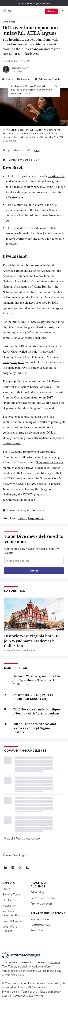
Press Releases (12, 921)
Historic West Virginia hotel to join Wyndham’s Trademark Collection (32, 640)
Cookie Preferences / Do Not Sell (22, 995)
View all (8, 838)
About (6, 889)
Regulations (36, 518)
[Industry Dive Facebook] (12, 867)
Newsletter (9, 905)
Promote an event (42, 903)
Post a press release (28, 838)
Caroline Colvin (20, 67)
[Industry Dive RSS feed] (27, 867)
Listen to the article (24, 159)
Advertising (37, 892)
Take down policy (50, 991)
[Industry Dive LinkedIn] (5, 867)
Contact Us (9, 900)
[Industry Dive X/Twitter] (20, 867)
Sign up (51, 11)
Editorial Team (11, 894)
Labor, (22, 518)
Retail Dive (37, 930)
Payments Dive (40, 919)
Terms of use (29, 991)
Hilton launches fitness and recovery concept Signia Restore (34, 728)
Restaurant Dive (40, 925)
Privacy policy (10, 991)
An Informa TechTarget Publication (34, 3)
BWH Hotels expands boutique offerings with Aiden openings (36, 711)
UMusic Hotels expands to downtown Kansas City (33, 697)
